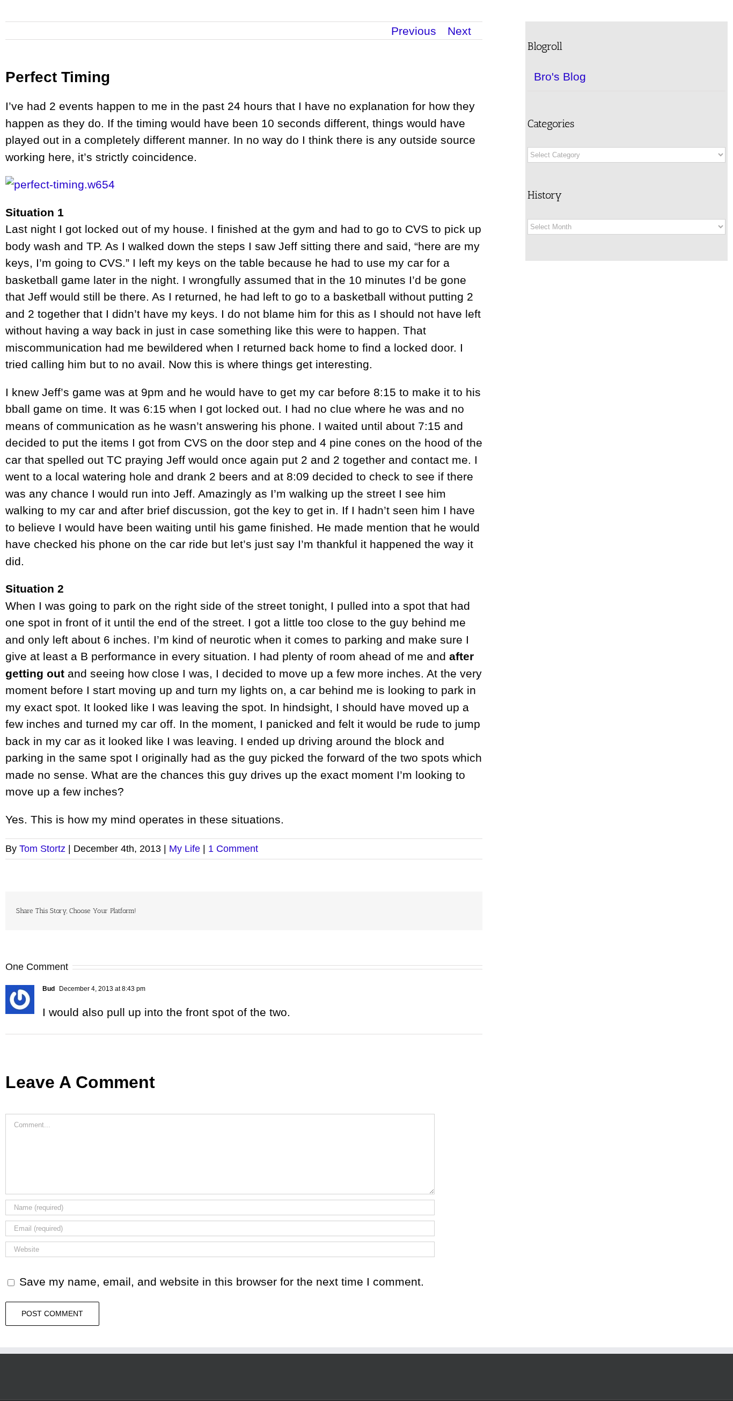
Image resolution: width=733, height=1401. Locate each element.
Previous (413, 31)
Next (459, 31)
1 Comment (233, 848)
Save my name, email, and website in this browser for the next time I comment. (221, 1281)
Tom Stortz (42, 848)
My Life (184, 848)
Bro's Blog (560, 76)
